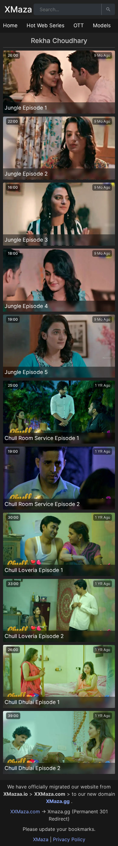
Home (10, 25)
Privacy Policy (69, 839)
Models (102, 25)
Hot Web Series (45, 25)
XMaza (18, 9)
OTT (79, 25)
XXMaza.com (25, 811)
